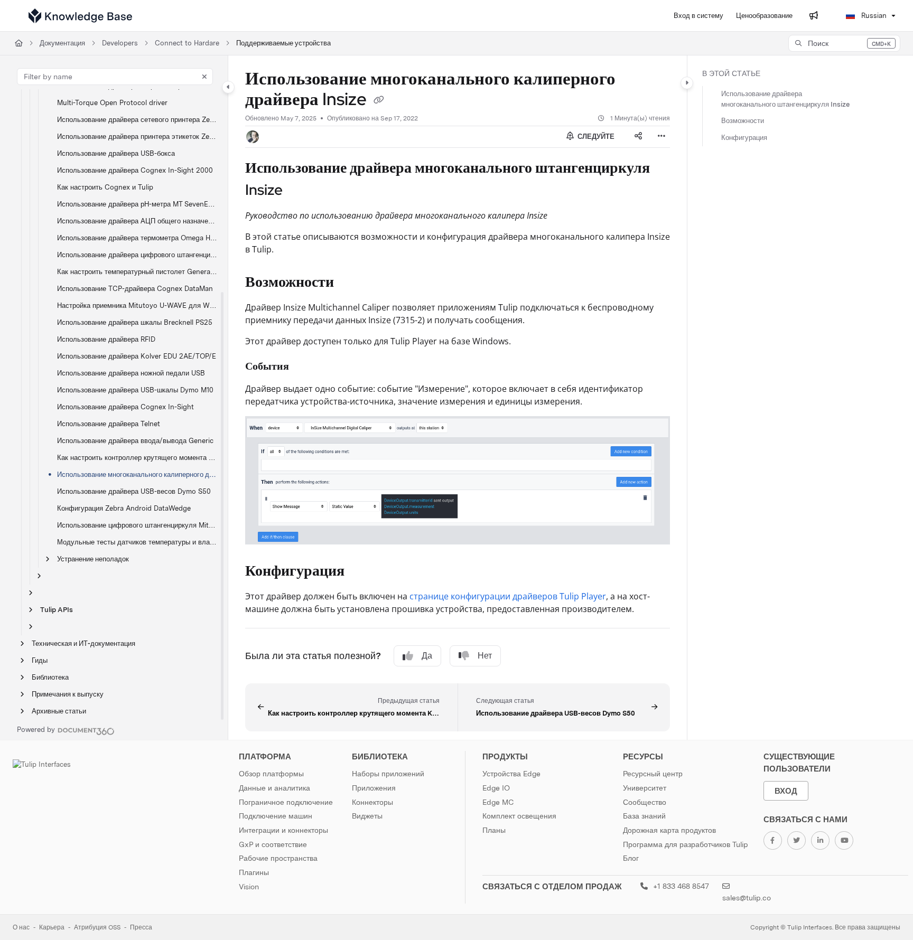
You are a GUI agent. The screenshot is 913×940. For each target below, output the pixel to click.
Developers (120, 43)
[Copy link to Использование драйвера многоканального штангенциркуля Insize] (299, 190)
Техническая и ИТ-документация (83, 643)
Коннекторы (372, 802)
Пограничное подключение (286, 802)
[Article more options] (661, 136)
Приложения (374, 788)
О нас (21, 927)
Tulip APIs (56, 610)
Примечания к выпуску (68, 694)
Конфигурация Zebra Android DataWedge (124, 508)
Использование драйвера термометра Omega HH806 (137, 238)
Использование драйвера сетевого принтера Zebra (137, 120)
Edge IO (496, 788)
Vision (249, 886)
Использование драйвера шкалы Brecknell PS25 (134, 322)
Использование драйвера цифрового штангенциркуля (137, 255)
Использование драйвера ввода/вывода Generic (135, 441)
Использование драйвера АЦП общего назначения (137, 221)
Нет (485, 656)
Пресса (141, 927)
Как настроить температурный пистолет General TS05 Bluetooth (137, 272)
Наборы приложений (388, 773)
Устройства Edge (511, 773)
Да (427, 656)
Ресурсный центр (653, 773)
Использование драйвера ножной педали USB (131, 373)
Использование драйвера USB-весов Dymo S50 (134, 491)
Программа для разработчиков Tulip (685, 844)
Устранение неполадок (93, 559)
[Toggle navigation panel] (228, 87)
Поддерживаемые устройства (283, 43)
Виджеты (367, 816)
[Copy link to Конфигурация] (361, 571)
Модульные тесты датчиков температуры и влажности (137, 542)
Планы (494, 830)
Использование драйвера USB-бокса (116, 153)
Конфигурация (744, 138)
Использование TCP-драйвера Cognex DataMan (135, 289)
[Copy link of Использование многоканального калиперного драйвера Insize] (378, 100)
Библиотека (50, 677)
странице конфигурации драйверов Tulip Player (507, 596)
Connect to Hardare (187, 43)
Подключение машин (275, 816)
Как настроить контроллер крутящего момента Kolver (137, 458)
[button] (844, 43)
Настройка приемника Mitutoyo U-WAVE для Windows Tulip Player (137, 305)
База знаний (644, 816)
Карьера (51, 927)
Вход (786, 791)
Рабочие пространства (278, 858)
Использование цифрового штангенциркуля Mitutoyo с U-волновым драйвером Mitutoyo (137, 525)
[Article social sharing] (638, 136)
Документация (62, 43)
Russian (873, 16)
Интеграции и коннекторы (283, 830)
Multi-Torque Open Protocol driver (112, 103)
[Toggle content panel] (687, 83)
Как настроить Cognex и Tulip (105, 187)
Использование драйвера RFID (106, 339)
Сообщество (644, 802)
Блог (631, 858)
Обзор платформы (271, 773)
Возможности (742, 121)
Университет (644, 788)
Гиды (40, 660)
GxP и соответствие (273, 844)
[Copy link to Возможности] (350, 282)
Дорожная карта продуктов (669, 830)
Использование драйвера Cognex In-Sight (125, 407)
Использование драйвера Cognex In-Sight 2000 (135, 170)
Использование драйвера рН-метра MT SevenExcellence (137, 204)
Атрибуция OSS (97, 927)
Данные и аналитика (274, 788)
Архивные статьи (59, 711)
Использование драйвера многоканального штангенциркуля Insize (785, 99)
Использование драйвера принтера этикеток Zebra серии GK (137, 136)
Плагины (254, 872)
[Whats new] (813, 15)
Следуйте (595, 136)
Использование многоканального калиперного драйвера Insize (137, 474)
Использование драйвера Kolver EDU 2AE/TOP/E (136, 356)
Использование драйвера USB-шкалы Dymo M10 (135, 390)
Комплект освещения (519, 816)
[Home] (80, 16)
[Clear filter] (204, 76)
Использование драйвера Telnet (108, 424)
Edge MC (498, 802)
